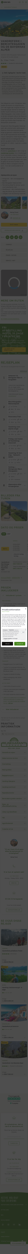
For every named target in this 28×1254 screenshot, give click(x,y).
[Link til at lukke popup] (25, 609)
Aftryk (3, 611)
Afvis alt (7, 643)
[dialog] (14, 627)
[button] (21, 632)
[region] (14, 634)
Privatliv (7, 611)
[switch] (22, 632)
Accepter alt (20, 643)
